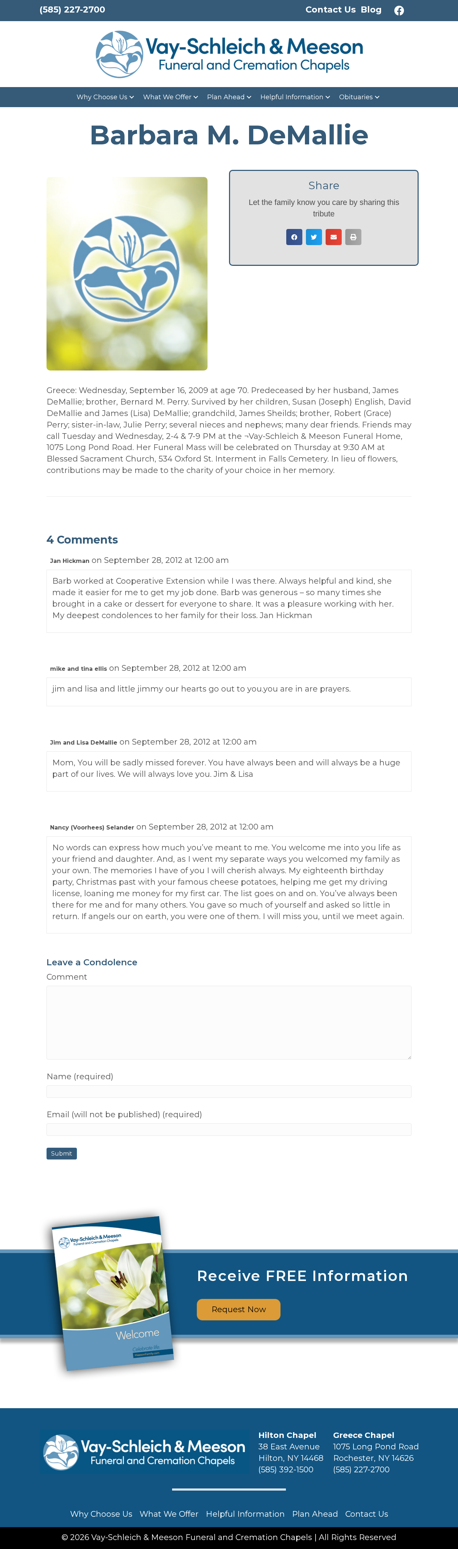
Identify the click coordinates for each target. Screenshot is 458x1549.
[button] (399, 11)
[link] (106, 97)
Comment (67, 977)
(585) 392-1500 (285, 1469)
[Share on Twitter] (314, 237)
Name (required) (80, 1076)
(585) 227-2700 (361, 1469)
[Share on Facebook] (294, 237)
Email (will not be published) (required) (124, 1114)
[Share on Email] (334, 237)
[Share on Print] (353, 237)
